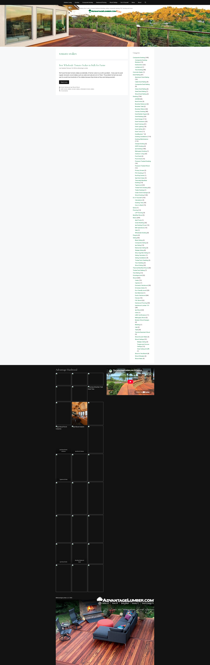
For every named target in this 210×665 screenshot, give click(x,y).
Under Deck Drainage (141, 192)
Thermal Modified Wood (140, 268)
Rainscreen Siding (140, 248)
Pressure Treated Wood (142, 166)
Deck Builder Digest (141, 114)
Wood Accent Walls (141, 337)
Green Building (139, 223)
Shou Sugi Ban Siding (141, 253)
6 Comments (64, 91)
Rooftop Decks (139, 175)
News (133, 2)
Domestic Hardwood (141, 285)
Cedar (137, 280)
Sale (136, 230)
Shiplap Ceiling (141, 342)
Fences (137, 298)
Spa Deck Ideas (139, 178)
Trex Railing (136, 273)
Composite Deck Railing (142, 84)
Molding (137, 324)
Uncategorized (137, 275)
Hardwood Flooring (101, 2)
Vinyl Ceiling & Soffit (143, 349)
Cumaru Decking (140, 111)
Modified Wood (137, 215)
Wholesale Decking (141, 233)
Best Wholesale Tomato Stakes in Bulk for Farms (82, 65)
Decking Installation (141, 136)
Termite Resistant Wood (142, 332)
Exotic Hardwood (65, 87)
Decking (77, 2)
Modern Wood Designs (142, 320)
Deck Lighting (139, 126)
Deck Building (139, 116)
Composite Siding (140, 243)
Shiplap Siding (139, 250)
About (119, 609)
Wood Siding (139, 265)
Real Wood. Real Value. (129, 609)
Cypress (137, 283)
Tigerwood (138, 185)
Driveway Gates (140, 288)
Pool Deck (138, 156)
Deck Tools (138, 131)
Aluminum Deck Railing (142, 77)
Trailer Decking (139, 190)
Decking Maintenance (141, 139)
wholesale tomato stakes (87, 89)
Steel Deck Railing (140, 91)
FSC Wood (138, 300)
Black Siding (138, 240)
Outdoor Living (68, 2)
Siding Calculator (140, 255)
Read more (64, 82)
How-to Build (139, 205)
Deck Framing (139, 124)
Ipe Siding (138, 245)
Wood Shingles (139, 356)
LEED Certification (140, 315)
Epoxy (134, 207)
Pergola (135, 235)
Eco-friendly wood (140, 290)
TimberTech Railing (139, 270)
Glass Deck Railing (140, 89)
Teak (136, 329)
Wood (139, 2)
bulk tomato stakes (66, 89)
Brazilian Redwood (141, 104)
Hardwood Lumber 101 (142, 305)
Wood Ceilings (113, 2)
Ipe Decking (138, 149)
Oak (136, 327)
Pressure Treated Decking (143, 161)
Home (115, 609)
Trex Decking (139, 70)
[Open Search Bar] (145, 2)
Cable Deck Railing (140, 82)
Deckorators (139, 65)
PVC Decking (139, 173)
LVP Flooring (139, 213)
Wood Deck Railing (141, 94)
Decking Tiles (139, 202)
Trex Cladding (139, 263)
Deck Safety (138, 129)
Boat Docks (138, 101)
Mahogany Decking (141, 151)
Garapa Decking (140, 144)
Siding (135, 238)
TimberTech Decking (141, 187)
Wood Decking (139, 195)
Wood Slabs (138, 358)
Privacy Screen (139, 170)
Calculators (138, 200)
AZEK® (137, 99)
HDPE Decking (139, 146)
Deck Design (139, 119)
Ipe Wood (73, 87)
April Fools (138, 220)
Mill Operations (139, 228)
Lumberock (138, 67)
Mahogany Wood (140, 317)
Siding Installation (140, 258)
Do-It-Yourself (124, 2)
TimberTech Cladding (141, 260)
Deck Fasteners (140, 121)
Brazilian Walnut (140, 109)
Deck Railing (136, 75)
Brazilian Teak (139, 106)
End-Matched (139, 293)
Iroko (136, 312)
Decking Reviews (149, 609)
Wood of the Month (141, 353)
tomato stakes (76, 89)
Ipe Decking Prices (140, 225)
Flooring (135, 210)
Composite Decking (87, 2)
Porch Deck (138, 159)
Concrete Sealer (138, 72)
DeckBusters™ (139, 134)
